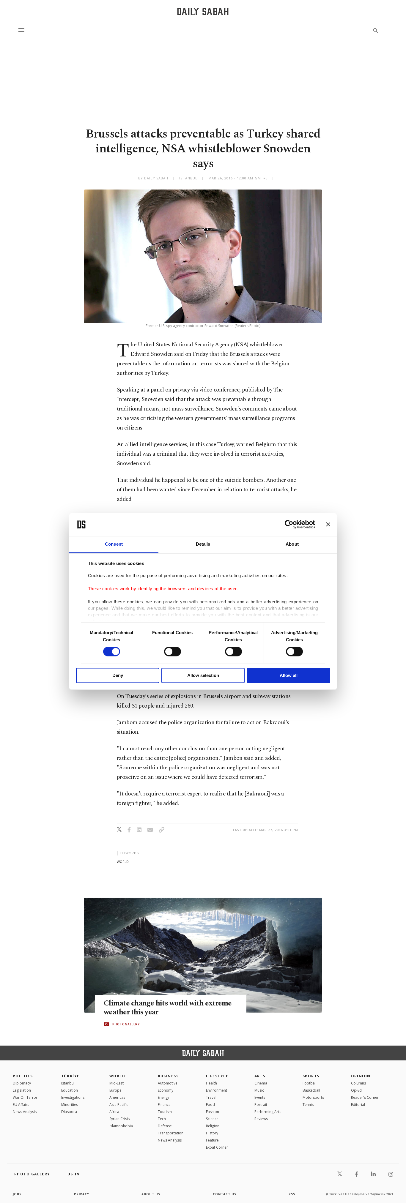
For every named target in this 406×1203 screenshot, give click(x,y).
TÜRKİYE (70, 1076)
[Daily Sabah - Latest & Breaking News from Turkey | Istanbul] (203, 11)
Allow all (289, 675)
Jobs (17, 1194)
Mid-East (116, 1083)
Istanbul (68, 1083)
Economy (165, 1090)
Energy (163, 1097)
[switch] (172, 651)
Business (168, 1076)
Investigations (72, 1097)
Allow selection (203, 675)
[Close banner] (328, 524)
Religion (212, 1125)
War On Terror (25, 1097)
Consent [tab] (114, 544)
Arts (259, 1076)
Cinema (260, 1083)
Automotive (167, 1083)
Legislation (22, 1090)
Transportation (170, 1133)
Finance (164, 1104)
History (212, 1133)
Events (259, 1097)
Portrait (260, 1104)
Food (210, 1104)
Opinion (361, 1076)
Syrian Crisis (119, 1118)
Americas (117, 1097)
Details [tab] (203, 544)
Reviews (261, 1118)
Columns (358, 1083)
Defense (165, 1125)
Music (259, 1090)
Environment (216, 1090)
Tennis (308, 1104)
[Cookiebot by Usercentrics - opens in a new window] (289, 524)
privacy (81, 1194)
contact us (224, 1194)
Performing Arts (267, 1111)
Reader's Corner (365, 1097)
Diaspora (69, 1111)
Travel (211, 1097)
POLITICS (23, 1076)
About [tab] (292, 544)
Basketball (311, 1090)
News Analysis (25, 1111)
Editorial (358, 1104)
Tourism (165, 1111)
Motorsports (313, 1097)
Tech (162, 1118)
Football (310, 1083)
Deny (117, 675)
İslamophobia (121, 1125)
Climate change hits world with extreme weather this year (168, 1008)
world (123, 861)
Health (211, 1083)
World (117, 1076)
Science (212, 1118)
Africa (114, 1111)
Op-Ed (356, 1090)
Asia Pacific (118, 1104)
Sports (311, 1076)
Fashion (212, 1111)
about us (150, 1194)
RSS (292, 1194)
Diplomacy (22, 1083)
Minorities (69, 1104)
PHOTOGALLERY (126, 1024)
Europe (115, 1090)
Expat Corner (217, 1147)
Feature (212, 1140)
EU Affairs (21, 1104)
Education (69, 1090)
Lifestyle (217, 1076)
